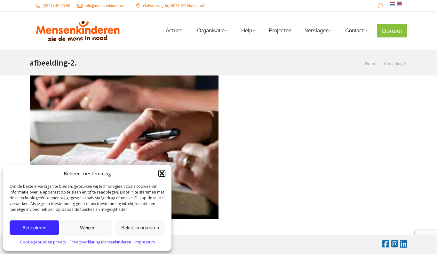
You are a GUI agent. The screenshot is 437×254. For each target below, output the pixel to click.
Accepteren (34, 227)
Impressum (144, 242)
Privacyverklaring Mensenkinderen (100, 242)
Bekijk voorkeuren (140, 227)
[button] (162, 173)
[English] (399, 3)
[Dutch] (393, 3)
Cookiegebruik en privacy (43, 242)
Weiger (87, 227)
